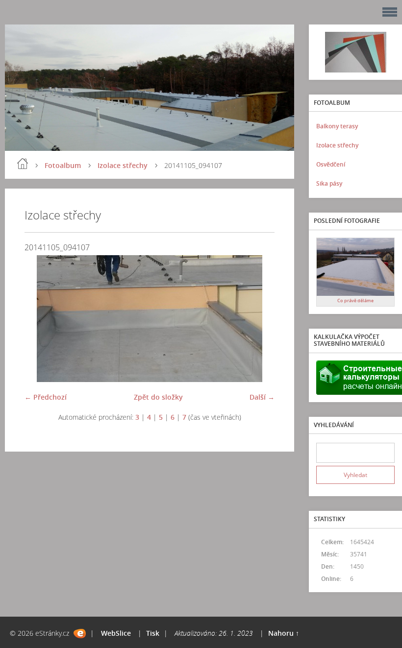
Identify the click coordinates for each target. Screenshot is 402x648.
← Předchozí (46, 397)
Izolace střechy (123, 165)
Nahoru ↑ (283, 633)
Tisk (152, 633)
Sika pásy (329, 183)
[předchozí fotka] (40, 318)
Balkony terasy (337, 126)
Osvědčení (330, 164)
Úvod (22, 163)
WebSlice (116, 633)
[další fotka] (259, 318)
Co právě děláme (355, 300)
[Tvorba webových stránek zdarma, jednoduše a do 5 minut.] (80, 633)
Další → (262, 397)
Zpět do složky (158, 397)
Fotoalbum (63, 165)
